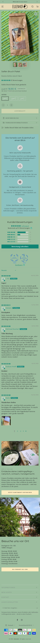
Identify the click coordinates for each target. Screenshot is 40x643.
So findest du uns (20, 569)
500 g (6, 99)
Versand (9, 91)
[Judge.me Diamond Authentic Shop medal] (14, 258)
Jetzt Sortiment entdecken (20, 492)
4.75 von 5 (25, 226)
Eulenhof (16, 639)
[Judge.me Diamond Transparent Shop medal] (24, 258)
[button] (32, 6)
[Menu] (2, 6)
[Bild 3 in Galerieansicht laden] (25, 64)
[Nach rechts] (37, 2)
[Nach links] (3, 2)
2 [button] (17, 431)
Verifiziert (19, 265)
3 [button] (20, 431)
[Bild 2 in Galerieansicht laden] (20, 64)
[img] (6, 276)
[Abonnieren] (37, 608)
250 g (23, 99)
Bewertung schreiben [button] (20, 246)
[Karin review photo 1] (6, 420)
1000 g (14, 99)
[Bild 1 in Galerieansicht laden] (15, 64)
